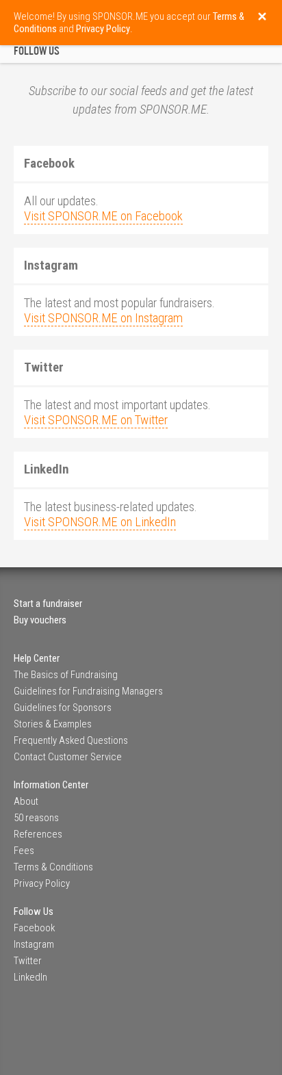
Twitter (28, 960)
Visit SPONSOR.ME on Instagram (103, 318)
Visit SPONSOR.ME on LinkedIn (100, 522)
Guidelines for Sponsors (63, 707)
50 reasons (36, 817)
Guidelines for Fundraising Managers (88, 691)
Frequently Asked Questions (71, 740)
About (26, 801)
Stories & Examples (53, 723)
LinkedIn (30, 977)
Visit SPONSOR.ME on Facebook (103, 216)
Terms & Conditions (53, 867)
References (38, 834)
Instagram (34, 944)
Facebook (34, 927)
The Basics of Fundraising (66, 674)
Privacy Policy (42, 883)
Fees (24, 850)
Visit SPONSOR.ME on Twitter (96, 420)
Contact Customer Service (68, 756)
